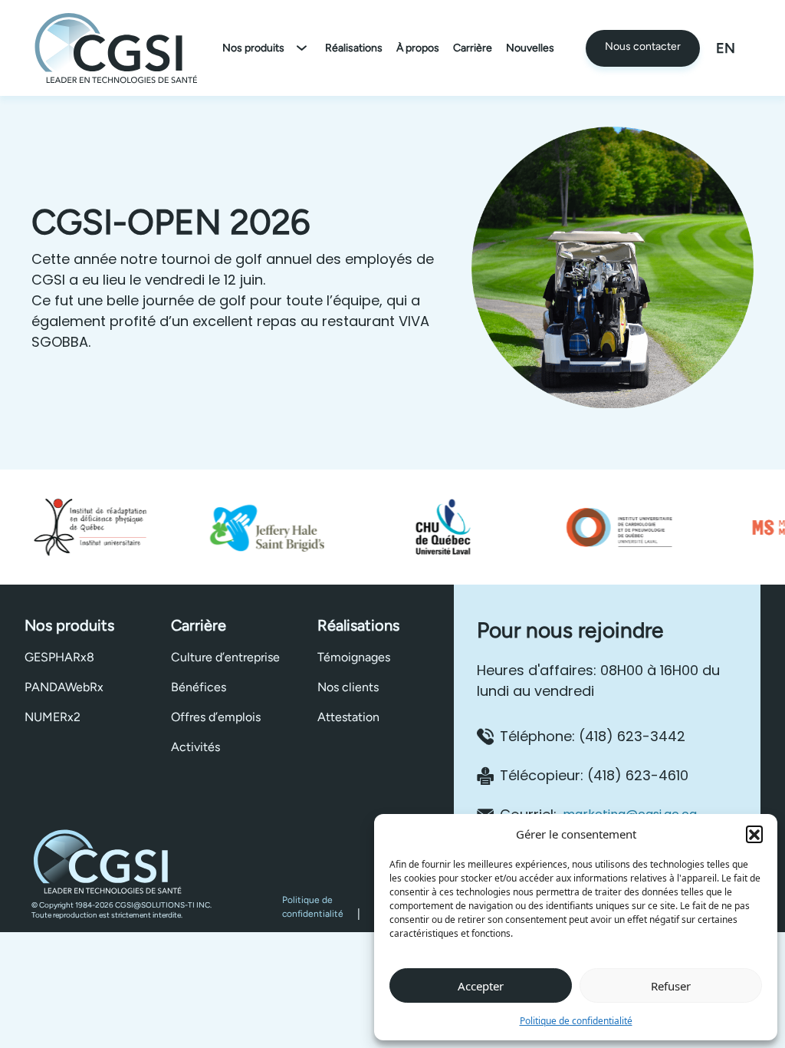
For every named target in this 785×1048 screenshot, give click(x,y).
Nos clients (348, 687)
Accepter (481, 986)
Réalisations (354, 47)
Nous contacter (643, 46)
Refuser (671, 986)
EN (725, 48)
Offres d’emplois (216, 717)
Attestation (348, 717)
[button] (754, 834)
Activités (195, 747)
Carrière (472, 47)
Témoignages (353, 657)
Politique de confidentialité (576, 1020)
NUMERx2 (52, 717)
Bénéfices (198, 687)
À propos (417, 47)
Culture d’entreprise (225, 657)
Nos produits (253, 47)
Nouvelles (530, 47)
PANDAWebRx (64, 687)
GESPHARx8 (59, 657)
